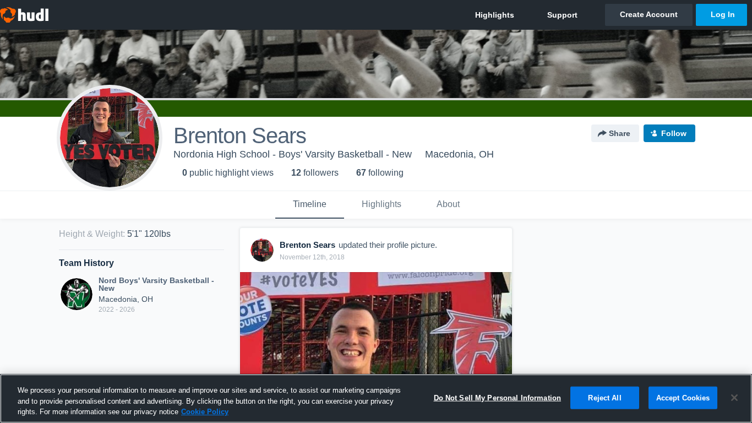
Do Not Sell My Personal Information (498, 397)
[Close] (734, 398)
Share (619, 133)
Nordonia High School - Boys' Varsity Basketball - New (292, 154)
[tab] (309, 205)
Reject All (604, 397)
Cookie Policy (204, 412)
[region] (376, 398)
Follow (673, 133)
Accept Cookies (683, 397)
